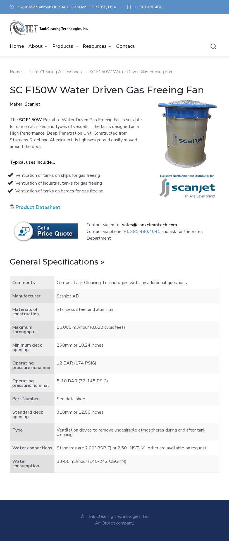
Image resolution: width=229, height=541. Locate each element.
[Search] (213, 46)
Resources (95, 46)
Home (17, 46)
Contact (125, 46)
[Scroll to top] (202, 514)
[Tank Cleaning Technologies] (52, 28)
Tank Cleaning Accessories (55, 72)
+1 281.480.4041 (149, 7)
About (35, 46)
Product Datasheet (38, 207)
